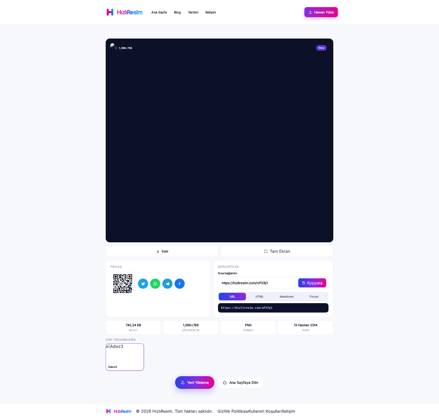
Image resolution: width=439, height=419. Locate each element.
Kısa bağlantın (227, 273)
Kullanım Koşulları (265, 411)
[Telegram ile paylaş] (167, 284)
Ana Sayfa (159, 12)
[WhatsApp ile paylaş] (155, 284)
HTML (259, 296)
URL (232, 296)
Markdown (287, 296)
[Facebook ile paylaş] (180, 284)
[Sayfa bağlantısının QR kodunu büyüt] (123, 283)
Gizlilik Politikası (232, 411)
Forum (314, 296)
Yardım (193, 12)
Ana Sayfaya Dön (243, 382)
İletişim (211, 12)
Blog (177, 12)
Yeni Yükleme (198, 382)
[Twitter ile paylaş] (143, 284)
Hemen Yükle (324, 12)
